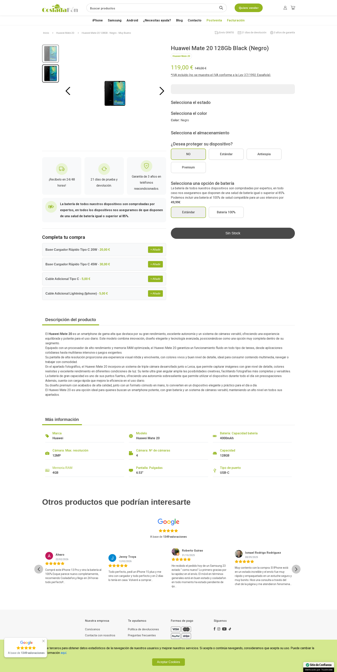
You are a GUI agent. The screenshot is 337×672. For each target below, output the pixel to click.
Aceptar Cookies (168, 662)
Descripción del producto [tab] (70, 319)
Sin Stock (232, 233)
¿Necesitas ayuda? (157, 20)
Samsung (114, 20)
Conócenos (92, 629)
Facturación (236, 20)
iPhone (97, 20)
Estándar (226, 154)
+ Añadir (155, 249)
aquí (63, 653)
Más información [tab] (62, 419)
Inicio (46, 32)
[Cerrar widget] (43, 641)
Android (132, 20)
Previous (68, 90)
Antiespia (264, 154)
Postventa (214, 20)
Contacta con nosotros (100, 635)
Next (162, 90)
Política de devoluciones (143, 629)
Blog (179, 20)
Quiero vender (248, 7)
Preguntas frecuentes (142, 635)
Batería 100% (226, 212)
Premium (188, 167)
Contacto (194, 20)
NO (188, 154)
